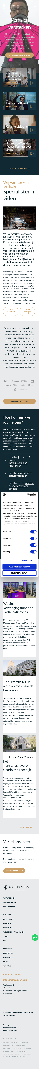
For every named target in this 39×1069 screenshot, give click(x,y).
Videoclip (6, 1056)
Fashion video (20, 1045)
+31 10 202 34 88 (12, 974)
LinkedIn (7, 957)
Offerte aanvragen (14, 871)
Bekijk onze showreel (21, 55)
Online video (27, 1048)
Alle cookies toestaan (19, 567)
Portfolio (7, 919)
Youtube (7, 966)
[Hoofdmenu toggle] (35, 6)
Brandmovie (24, 1042)
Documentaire (8, 1045)
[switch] (33, 538)
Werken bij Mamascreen (13, 932)
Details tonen (27, 560)
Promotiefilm (21, 1051)
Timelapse (18, 1054)
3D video (6, 1042)
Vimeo (5, 962)
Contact (7, 928)
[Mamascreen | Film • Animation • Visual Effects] (11, 6)
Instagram (8, 953)
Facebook (7, 949)
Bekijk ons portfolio (18, 168)
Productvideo (8, 1051)
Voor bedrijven (11, 310)
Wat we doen (9, 898)
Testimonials (8, 1054)
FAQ (4, 940)
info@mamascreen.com (15, 980)
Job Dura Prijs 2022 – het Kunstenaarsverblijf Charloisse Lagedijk (18, 763)
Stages (6, 936)
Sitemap (6, 1025)
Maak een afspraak (19, 401)
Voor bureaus (27, 310)
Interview (27, 1054)
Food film (17, 1048)
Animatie (14, 1042)
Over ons (7, 915)
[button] (19, 461)
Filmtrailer (7, 1048)
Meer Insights (26, 827)
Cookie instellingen (10, 1030)
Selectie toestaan (19, 573)
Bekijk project (12, 83)
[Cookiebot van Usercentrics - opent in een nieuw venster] (28, 494)
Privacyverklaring (9, 1028)
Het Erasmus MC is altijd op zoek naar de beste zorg (18, 686)
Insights (7, 923)
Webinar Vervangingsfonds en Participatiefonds (18, 608)
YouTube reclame (18, 1056)
